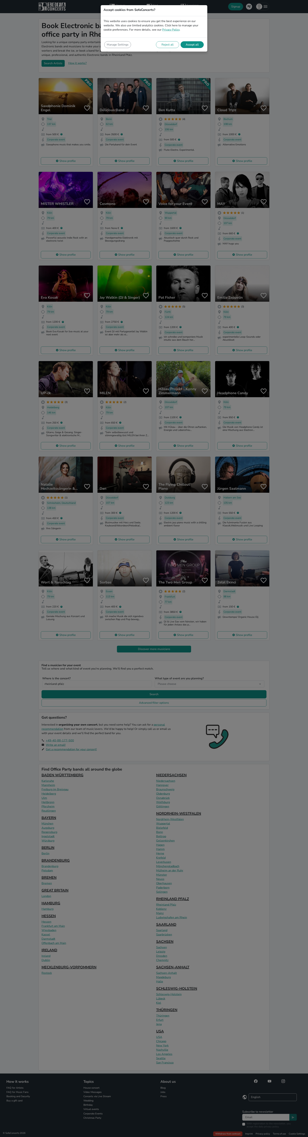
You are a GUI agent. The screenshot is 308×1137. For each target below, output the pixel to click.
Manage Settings (118, 45)
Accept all (192, 45)
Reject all (167, 45)
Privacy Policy (170, 30)
